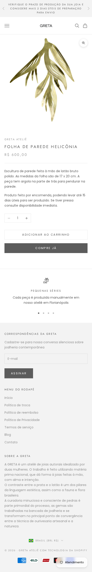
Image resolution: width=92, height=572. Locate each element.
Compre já (45, 248)
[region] (46, 291)
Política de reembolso (21, 412)
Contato (11, 442)
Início (8, 398)
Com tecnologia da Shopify (64, 550)
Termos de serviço (18, 427)
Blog (7, 434)
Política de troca (17, 405)
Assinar (19, 373)
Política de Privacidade (22, 420)
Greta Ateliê (15, 139)
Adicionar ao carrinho (46, 235)
